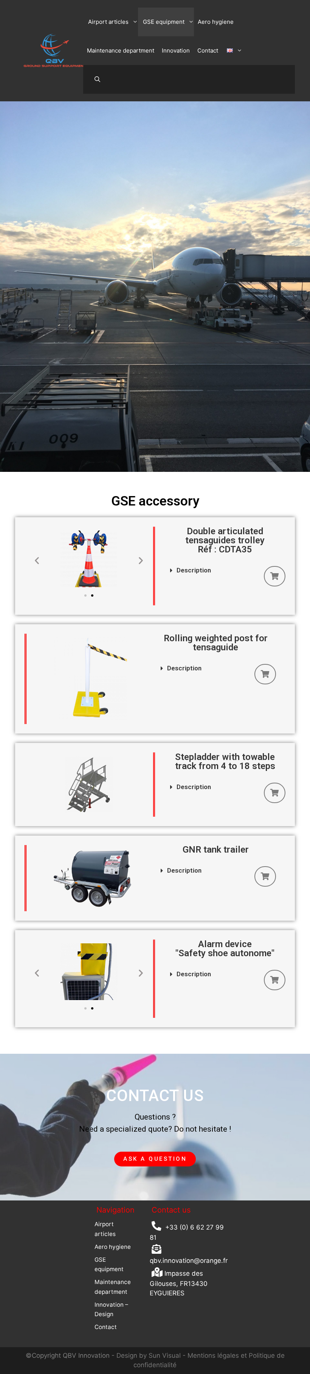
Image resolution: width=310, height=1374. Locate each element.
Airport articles (108, 21)
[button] (37, 560)
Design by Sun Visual (148, 1355)
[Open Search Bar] (97, 79)
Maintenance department (120, 50)
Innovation (176, 50)
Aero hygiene (216, 21)
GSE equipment (163, 21)
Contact (207, 50)
